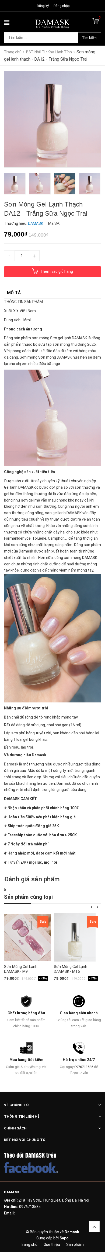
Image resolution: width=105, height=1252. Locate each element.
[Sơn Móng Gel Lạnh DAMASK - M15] (75, 937)
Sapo (64, 1238)
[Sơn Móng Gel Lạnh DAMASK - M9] (27, 937)
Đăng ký (43, 6)
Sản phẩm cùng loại (28, 897)
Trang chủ (28, 1244)
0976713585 (83, 1067)
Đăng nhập (61, 6)
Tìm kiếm (89, 38)
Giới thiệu (52, 1244)
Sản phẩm (75, 1244)
